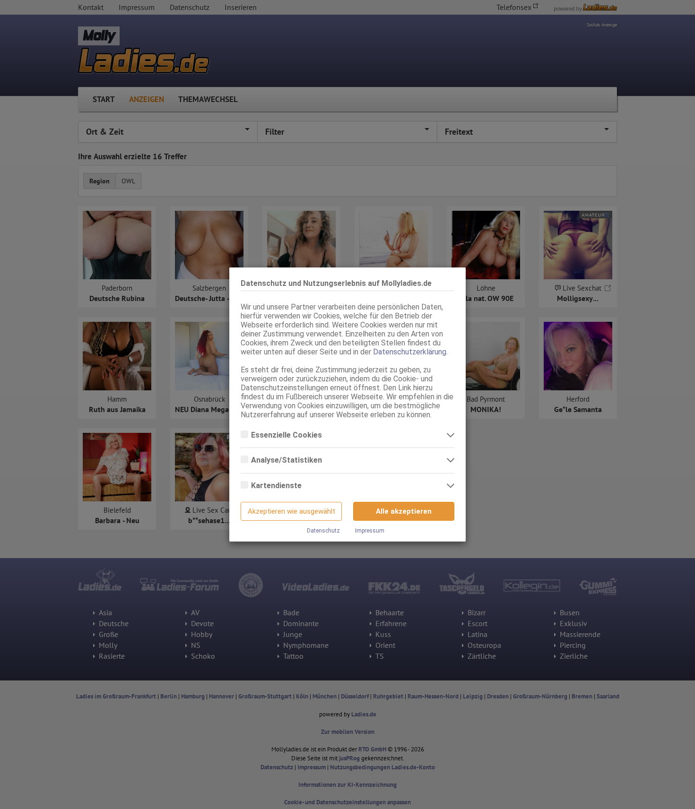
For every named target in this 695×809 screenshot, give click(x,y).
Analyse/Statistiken (287, 460)
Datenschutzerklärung (409, 351)
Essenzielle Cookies (287, 434)
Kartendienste (277, 485)
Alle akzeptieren (404, 511)
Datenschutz (323, 530)
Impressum (369, 530)
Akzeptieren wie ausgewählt (291, 511)
